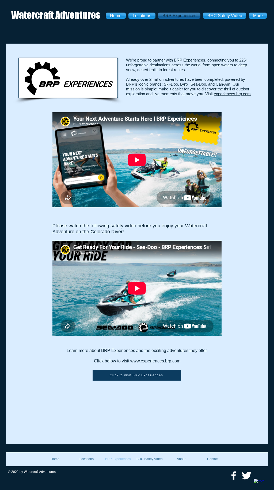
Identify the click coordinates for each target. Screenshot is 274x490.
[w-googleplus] (259, 484)
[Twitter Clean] (246, 475)
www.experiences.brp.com (155, 361)
